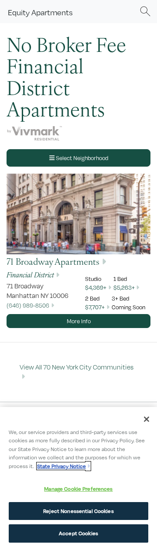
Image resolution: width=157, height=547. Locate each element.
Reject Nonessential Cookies (78, 511)
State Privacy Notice (61, 466)
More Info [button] (79, 321)
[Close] (146, 419)
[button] (145, 11)
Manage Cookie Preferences (78, 488)
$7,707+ (95, 307)
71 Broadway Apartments (53, 261)
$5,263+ (124, 287)
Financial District (30, 275)
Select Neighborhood (81, 157)
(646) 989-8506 (28, 305)
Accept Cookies (78, 533)
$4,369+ (95, 287)
